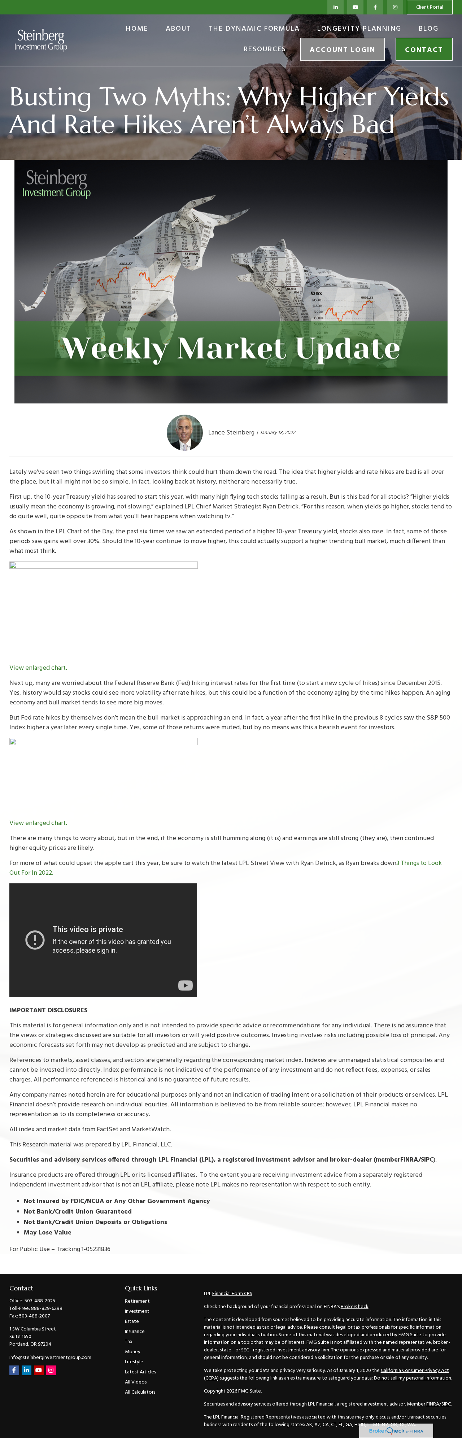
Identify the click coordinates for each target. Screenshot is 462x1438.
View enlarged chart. (38, 668)
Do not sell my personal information (412, 1378)
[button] (137, 29)
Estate (132, 1321)
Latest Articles (140, 1372)
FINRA (432, 1404)
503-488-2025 (40, 1301)
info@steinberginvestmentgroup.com (50, 1358)
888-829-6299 (46, 1308)
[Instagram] (51, 1370)
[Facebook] (375, 7)
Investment (137, 1311)
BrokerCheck (355, 1307)
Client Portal (429, 7)
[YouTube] (355, 7)
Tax (128, 1342)
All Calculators (140, 1392)
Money (132, 1352)
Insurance (135, 1332)
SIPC (446, 1404)
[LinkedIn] (335, 7)
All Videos (136, 1382)
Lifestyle (134, 1362)
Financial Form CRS (232, 1294)
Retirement (137, 1301)
